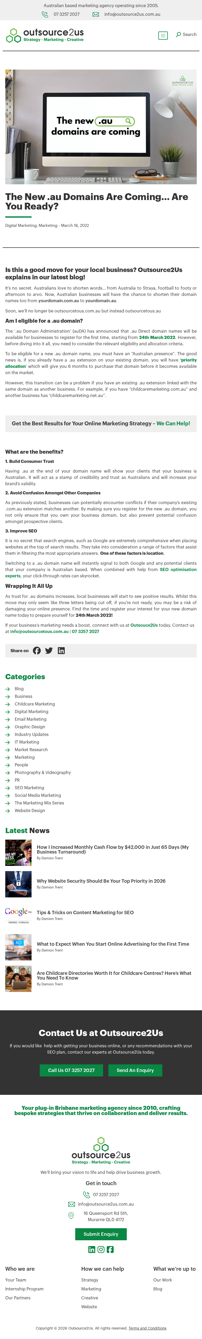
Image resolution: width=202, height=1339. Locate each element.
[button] (37, 651)
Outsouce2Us (144, 625)
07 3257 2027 (85, 632)
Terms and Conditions (147, 1328)
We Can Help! (173, 423)
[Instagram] (101, 1249)
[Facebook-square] (110, 1249)
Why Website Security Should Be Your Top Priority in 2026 (101, 881)
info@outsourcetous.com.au (39, 632)
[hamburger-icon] (163, 36)
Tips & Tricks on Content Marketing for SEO (85, 912)
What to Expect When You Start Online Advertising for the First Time (113, 944)
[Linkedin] (92, 1249)
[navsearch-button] (186, 34)
